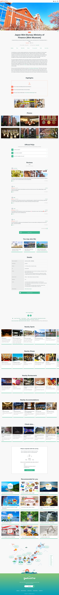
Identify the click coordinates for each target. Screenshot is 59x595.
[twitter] (31, 315)
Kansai (24, 554)
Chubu (29, 563)
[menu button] (58, 1)
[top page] (12, 318)
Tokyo (25, 64)
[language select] (54, 1)
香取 (14, 186)
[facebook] (28, 315)
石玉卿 (14, 208)
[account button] (55, 1)
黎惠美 (14, 197)
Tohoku (40, 553)
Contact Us (40, 590)
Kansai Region (23, 318)
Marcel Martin (15, 168)
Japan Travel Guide (17, 318)
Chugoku (19, 556)
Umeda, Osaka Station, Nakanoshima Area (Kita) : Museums (20, 320)
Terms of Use (30, 590)
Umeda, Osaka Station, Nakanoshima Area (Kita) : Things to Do (29, 319)
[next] (58, 336)
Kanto (38, 560)
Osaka (28, 318)
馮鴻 (14, 219)
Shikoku (20, 563)
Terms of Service (23, 590)
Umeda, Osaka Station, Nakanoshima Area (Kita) (37, 318)
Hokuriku (29, 553)
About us (18, 590)
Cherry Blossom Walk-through (33, 68)
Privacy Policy (35, 590)
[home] (4, 1)
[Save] (57, 31)
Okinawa (16, 546)
